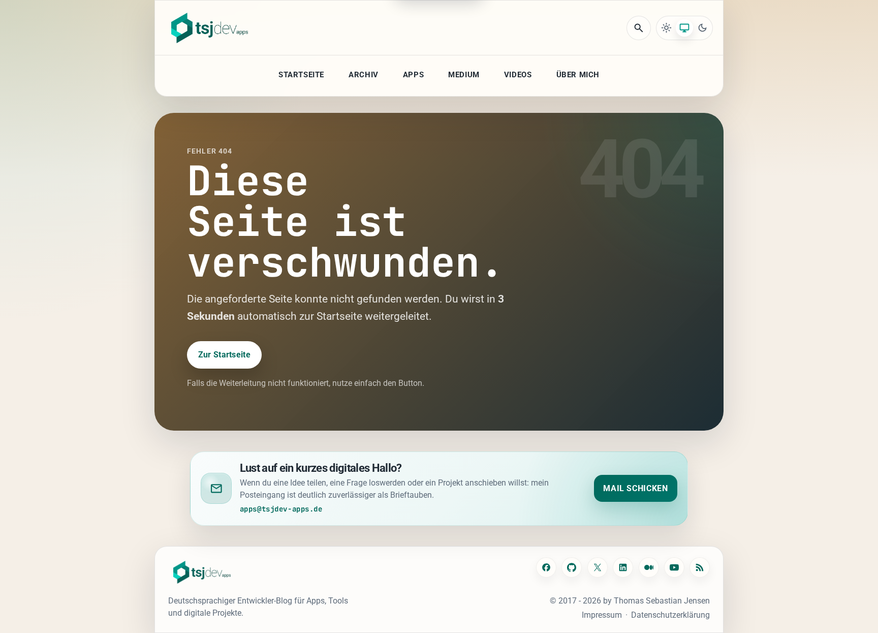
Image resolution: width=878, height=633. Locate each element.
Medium (464, 74)
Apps (413, 74)
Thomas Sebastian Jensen (662, 601)
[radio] (666, 28)
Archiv (364, 74)
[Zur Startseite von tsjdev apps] (202, 572)
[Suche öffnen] (638, 28)
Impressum (602, 615)
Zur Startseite (224, 354)
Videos (518, 74)
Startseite (301, 74)
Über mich (578, 74)
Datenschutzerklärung (670, 615)
